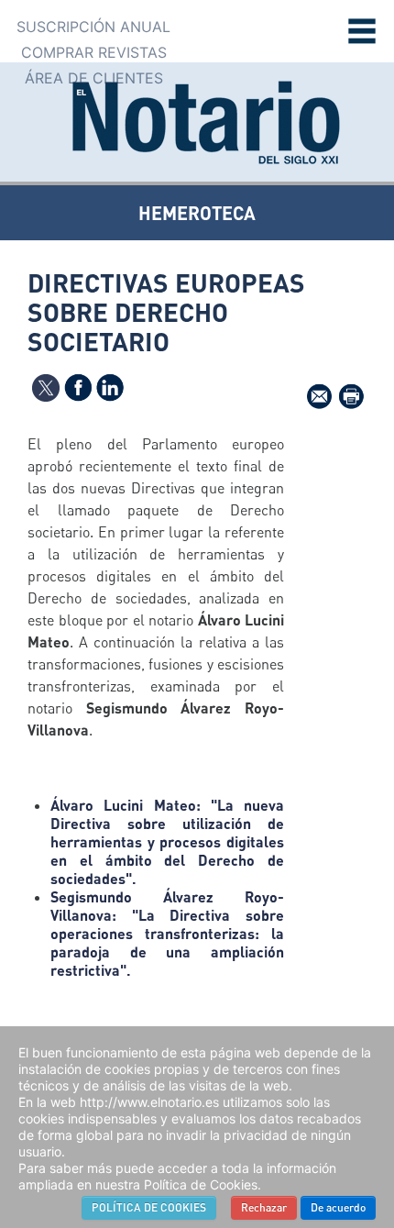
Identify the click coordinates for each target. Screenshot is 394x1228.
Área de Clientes (94, 78)
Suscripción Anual (93, 26)
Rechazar (264, 1207)
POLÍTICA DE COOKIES (149, 1207)
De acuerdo (338, 1207)
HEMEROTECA (197, 213)
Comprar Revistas (94, 52)
